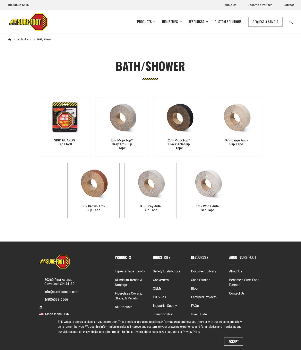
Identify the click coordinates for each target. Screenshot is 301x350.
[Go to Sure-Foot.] (9, 39)
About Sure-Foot (242, 257)
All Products (123, 307)
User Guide (199, 314)
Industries (161, 257)
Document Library (203, 271)
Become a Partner (260, 5)
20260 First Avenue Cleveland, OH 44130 (59, 282)
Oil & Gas (159, 297)
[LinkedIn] (40, 308)
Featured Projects (204, 297)
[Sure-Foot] (28, 22)
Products (123, 257)
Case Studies (200, 280)
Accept (234, 341)
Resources (199, 257)
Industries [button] (170, 21)
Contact (288, 5)
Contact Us (237, 293)
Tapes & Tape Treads (130, 271)
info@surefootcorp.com (61, 292)
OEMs (157, 288)
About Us (230, 5)
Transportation (163, 314)
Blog (194, 288)
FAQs (195, 306)
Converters (161, 280)
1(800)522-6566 (18, 5)
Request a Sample (265, 21)
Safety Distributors (166, 271)
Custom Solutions (228, 21)
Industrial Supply (165, 306)
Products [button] (144, 21)
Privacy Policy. (192, 331)
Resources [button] (196, 21)
